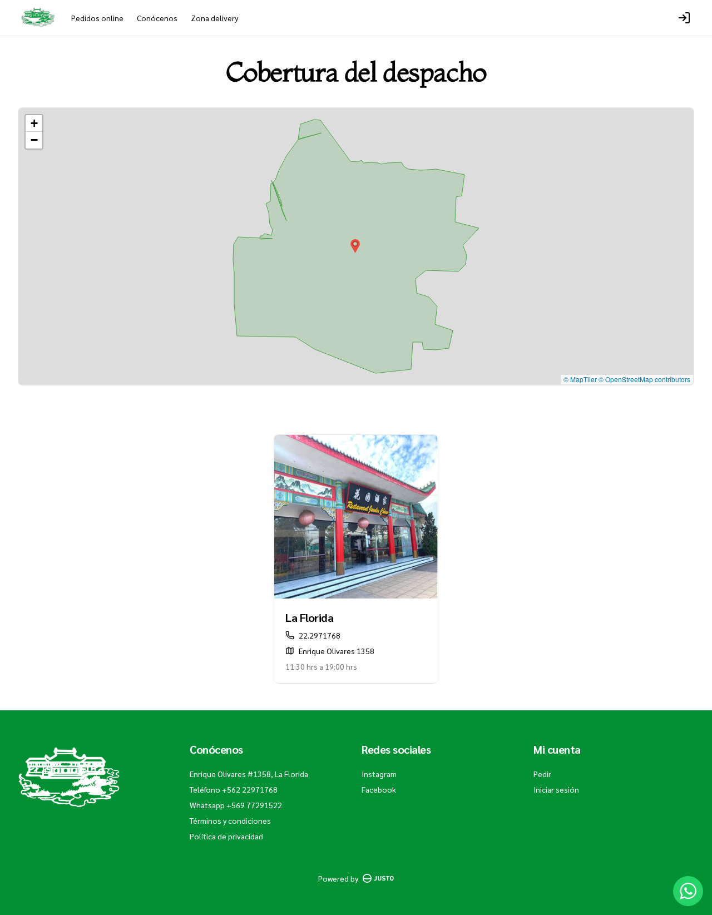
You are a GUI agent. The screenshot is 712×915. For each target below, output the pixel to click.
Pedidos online (97, 18)
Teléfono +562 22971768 (234, 789)
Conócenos (157, 18)
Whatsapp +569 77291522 (236, 805)
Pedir (542, 774)
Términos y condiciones (230, 820)
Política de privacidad (226, 836)
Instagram (379, 774)
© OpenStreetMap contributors (644, 379)
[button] (355, 246)
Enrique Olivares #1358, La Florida (249, 774)
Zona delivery (214, 18)
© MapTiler (580, 379)
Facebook (379, 789)
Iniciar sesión (556, 789)
